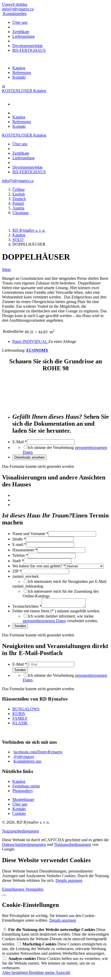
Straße (19, 539)
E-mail (19, 544)
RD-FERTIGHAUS (29, 50)
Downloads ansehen (29, 457)
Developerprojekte (27, 45)
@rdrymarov (23, 756)
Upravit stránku (14, 4)
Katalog (18, 68)
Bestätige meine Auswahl (49, 972)
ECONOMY (37, 350)
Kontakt (19, 77)
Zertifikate (20, 31)
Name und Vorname (30, 533)
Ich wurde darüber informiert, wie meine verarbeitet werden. (60, 618)
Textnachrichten (27, 606)
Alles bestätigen (15, 972)
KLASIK (20, 723)
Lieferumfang (23, 36)
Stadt (18, 561)
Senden (20, 626)
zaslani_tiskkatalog (27, 586)
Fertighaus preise (26, 786)
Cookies (19, 813)
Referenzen (21, 72)
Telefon (20, 555)
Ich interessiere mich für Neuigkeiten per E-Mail (67, 581)
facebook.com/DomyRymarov (38, 752)
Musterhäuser (23, 799)
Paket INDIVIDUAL (30, 341)
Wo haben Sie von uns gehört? (38, 566)
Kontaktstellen (15, 13)
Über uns (19, 22)
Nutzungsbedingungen (20, 831)
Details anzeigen (69, 880)
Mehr (6, 269)
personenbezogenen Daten (44, 621)
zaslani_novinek (25, 576)
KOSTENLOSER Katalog (24, 90)
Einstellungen (13, 889)
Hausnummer (24, 550)
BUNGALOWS (25, 709)
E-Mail (19, 442)
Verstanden (34, 889)
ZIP (16, 571)
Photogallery (22, 790)
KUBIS (18, 713)
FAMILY (20, 718)
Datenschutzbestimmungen (24, 844)
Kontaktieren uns (27, 761)
